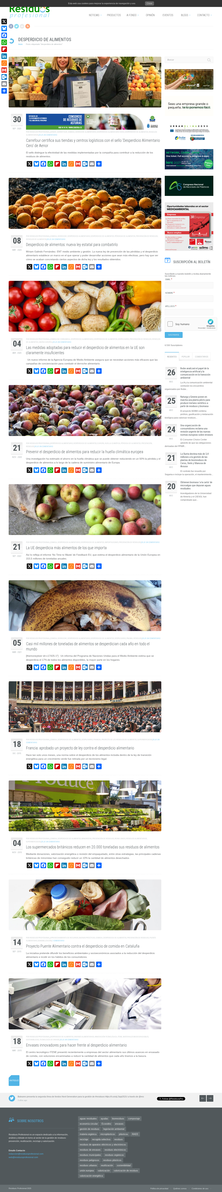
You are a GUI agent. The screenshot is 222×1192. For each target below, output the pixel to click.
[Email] (4, 83)
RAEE (135, 1134)
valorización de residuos (126, 1170)
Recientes (172, 357)
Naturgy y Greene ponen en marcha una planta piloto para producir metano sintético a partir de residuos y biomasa (195, 401)
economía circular (89, 1123)
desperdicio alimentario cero (110, 132)
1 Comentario (58, 941)
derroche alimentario (85, 132)
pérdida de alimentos (131, 443)
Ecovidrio (106, 1123)
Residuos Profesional (40, 132)
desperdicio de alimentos (136, 132)
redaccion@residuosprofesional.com (26, 1154)
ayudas (104, 1118)
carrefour (62, 132)
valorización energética (91, 1175)
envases (119, 1123)
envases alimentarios (84, 1037)
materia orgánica (88, 1134)
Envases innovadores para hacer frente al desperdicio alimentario (76, 1045)
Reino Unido (120, 838)
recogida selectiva (101, 1139)
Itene (120, 1037)
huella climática (112, 443)
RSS (27, 26)
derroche (62, 236)
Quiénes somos (180, 1188)
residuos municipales (90, 1155)
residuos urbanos (88, 1165)
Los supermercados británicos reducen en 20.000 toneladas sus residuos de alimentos (92, 847)
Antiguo (14, 1080)
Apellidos (170, 306)
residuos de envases (90, 1149)
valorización (104, 1170)
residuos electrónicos (115, 1149)
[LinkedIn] (4, 56)
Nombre (170, 293)
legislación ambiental (113, 1129)
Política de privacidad (159, 1188)
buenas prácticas (87, 938)
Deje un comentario (48, 135)
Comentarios (201, 357)
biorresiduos (118, 1118)
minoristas (87, 838)
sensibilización (45, 941)
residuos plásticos (112, 1160)
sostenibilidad (32, 1040)
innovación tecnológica (106, 1037)
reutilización (107, 1165)
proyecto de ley (108, 739)
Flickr (22, 26)
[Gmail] (4, 70)
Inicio (20, 44)
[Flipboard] (4, 49)
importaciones (111, 542)
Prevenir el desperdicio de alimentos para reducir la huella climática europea (84, 452)
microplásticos (107, 1134)
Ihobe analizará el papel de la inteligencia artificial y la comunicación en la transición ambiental (195, 373)
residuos (30, 446)
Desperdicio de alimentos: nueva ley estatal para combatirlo (72, 244)
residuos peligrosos (89, 1160)
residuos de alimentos (36, 239)
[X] (4, 21)
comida (71, 132)
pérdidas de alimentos (125, 236)
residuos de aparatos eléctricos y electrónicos (103, 1144)
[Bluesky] (4, 28)
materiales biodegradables (135, 1037)
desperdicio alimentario (78, 236)
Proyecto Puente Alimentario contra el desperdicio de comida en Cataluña (82, 946)
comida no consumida (60, 339)
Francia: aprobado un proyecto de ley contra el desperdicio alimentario (80, 748)
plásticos (123, 1134)
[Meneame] (4, 63)
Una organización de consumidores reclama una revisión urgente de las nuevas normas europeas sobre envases (196, 430)
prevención (146, 443)
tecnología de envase (49, 1040)
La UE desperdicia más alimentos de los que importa (66, 548)
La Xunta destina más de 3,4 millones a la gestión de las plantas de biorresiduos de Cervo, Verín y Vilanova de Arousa (194, 460)
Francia (97, 739)
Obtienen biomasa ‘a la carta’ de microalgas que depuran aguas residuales (196, 485)
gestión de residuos (89, 1129)
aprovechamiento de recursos (64, 938)
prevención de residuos (147, 236)
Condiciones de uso (200, 1188)
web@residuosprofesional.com (23, 1157)
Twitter (16, 26)
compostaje (134, 1118)
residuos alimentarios (136, 838)
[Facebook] (4, 35)
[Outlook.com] (4, 77)
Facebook (11, 26)
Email (168, 279)
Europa (100, 443)
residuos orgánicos (114, 1155)
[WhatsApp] (4, 42)
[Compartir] (4, 90)
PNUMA (129, 638)
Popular (186, 357)
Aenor (53, 132)
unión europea (45, 342)
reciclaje (84, 1139)
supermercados (144, 739)
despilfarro (123, 339)
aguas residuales (88, 1118)
